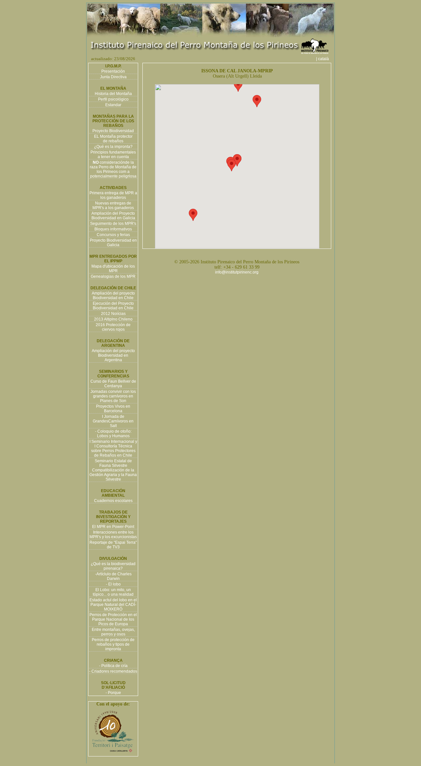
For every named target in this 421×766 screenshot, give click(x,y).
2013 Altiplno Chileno (113, 319)
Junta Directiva (113, 77)
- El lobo (113, 584)
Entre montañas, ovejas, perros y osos (113, 631)
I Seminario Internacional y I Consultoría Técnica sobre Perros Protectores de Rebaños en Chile (113, 448)
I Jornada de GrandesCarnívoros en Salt (113, 421)
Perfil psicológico (113, 99)
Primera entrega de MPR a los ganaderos (113, 195)
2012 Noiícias (113, 313)
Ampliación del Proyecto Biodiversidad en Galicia (113, 215)
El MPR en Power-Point (113, 526)
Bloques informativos (113, 229)
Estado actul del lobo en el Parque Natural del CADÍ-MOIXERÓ (113, 604)
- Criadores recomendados (113, 671)
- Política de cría (113, 665)
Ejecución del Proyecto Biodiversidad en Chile (113, 305)
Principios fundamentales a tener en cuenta (113, 154)
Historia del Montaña (113, 93)
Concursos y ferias (113, 234)
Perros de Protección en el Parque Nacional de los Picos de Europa (113, 619)
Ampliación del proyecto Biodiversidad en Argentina (113, 355)
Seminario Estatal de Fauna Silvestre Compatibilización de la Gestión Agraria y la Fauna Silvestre (113, 470)
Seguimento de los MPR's (113, 223)
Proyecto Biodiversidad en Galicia (113, 242)
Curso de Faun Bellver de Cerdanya (113, 383)
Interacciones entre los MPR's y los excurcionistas (113, 534)
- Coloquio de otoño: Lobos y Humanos (113, 433)
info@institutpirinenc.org (237, 272)
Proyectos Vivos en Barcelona (113, 408)
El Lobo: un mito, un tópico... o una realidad (113, 592)
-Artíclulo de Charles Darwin (113, 576)
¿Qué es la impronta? (113, 146)
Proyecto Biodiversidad (113, 131)
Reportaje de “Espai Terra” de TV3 (113, 544)
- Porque (113, 692)
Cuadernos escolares (113, 500)
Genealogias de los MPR (113, 276)
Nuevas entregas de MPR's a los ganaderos (113, 205)
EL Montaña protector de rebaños (113, 138)
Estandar (113, 105)
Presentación (113, 71)
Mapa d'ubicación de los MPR (113, 268)
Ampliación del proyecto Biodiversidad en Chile (113, 295)
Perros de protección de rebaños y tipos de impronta (113, 644)
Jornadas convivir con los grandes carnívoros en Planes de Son (113, 396)
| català (324, 59)
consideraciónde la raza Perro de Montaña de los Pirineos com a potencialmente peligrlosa (113, 169)
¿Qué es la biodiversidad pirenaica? (113, 566)
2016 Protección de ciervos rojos (113, 327)
